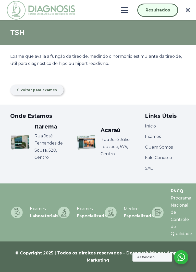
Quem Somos (159, 147)
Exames (153, 136)
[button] (125, 10)
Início (150, 126)
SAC (149, 168)
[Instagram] (188, 10)
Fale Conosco (158, 157)
